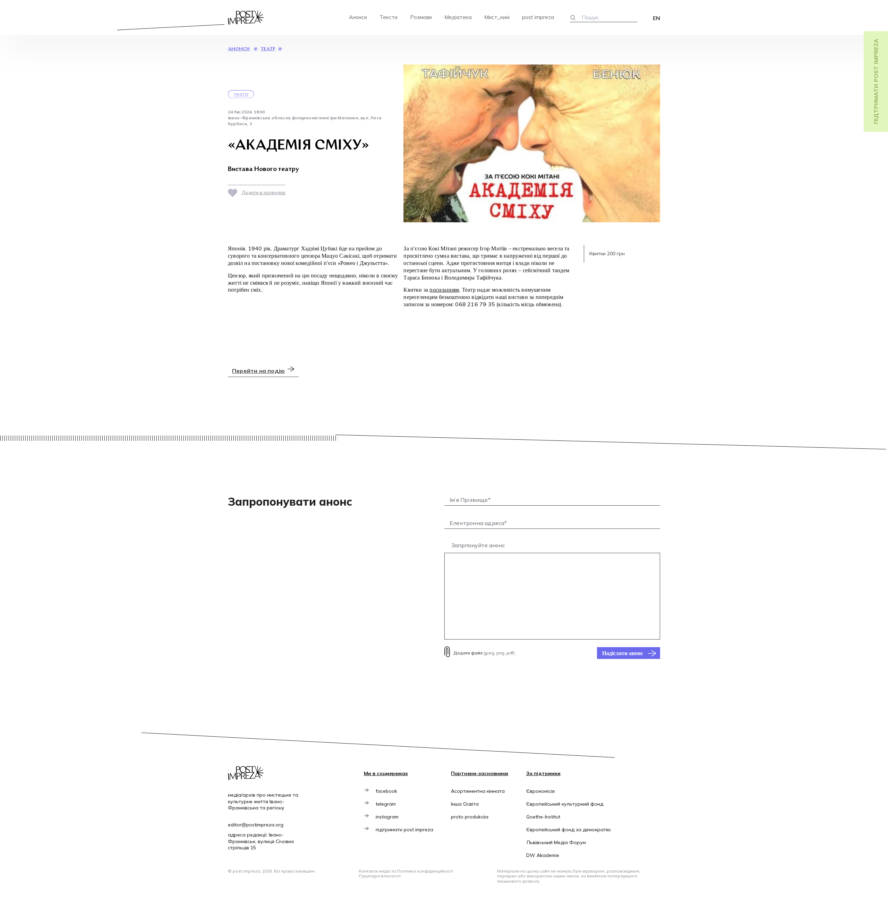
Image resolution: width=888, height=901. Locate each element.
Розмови (421, 17)
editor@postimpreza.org (255, 825)
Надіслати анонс (622, 653)
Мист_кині (497, 17)
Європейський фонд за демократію (568, 829)
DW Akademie (542, 855)
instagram (387, 817)
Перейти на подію (258, 370)
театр (268, 49)
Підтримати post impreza (875, 81)
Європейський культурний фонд (564, 804)
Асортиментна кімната (478, 791)
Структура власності (380, 875)
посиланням (444, 289)
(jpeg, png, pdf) (484, 652)
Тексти (388, 17)
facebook (386, 791)
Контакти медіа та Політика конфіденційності (406, 871)
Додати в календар (263, 192)
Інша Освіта (465, 804)
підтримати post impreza (404, 829)
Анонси (358, 17)
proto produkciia (469, 817)
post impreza (538, 17)
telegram (386, 804)
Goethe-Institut (543, 817)
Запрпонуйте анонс (478, 545)
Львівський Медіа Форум (556, 842)
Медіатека (458, 17)
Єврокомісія (540, 791)
